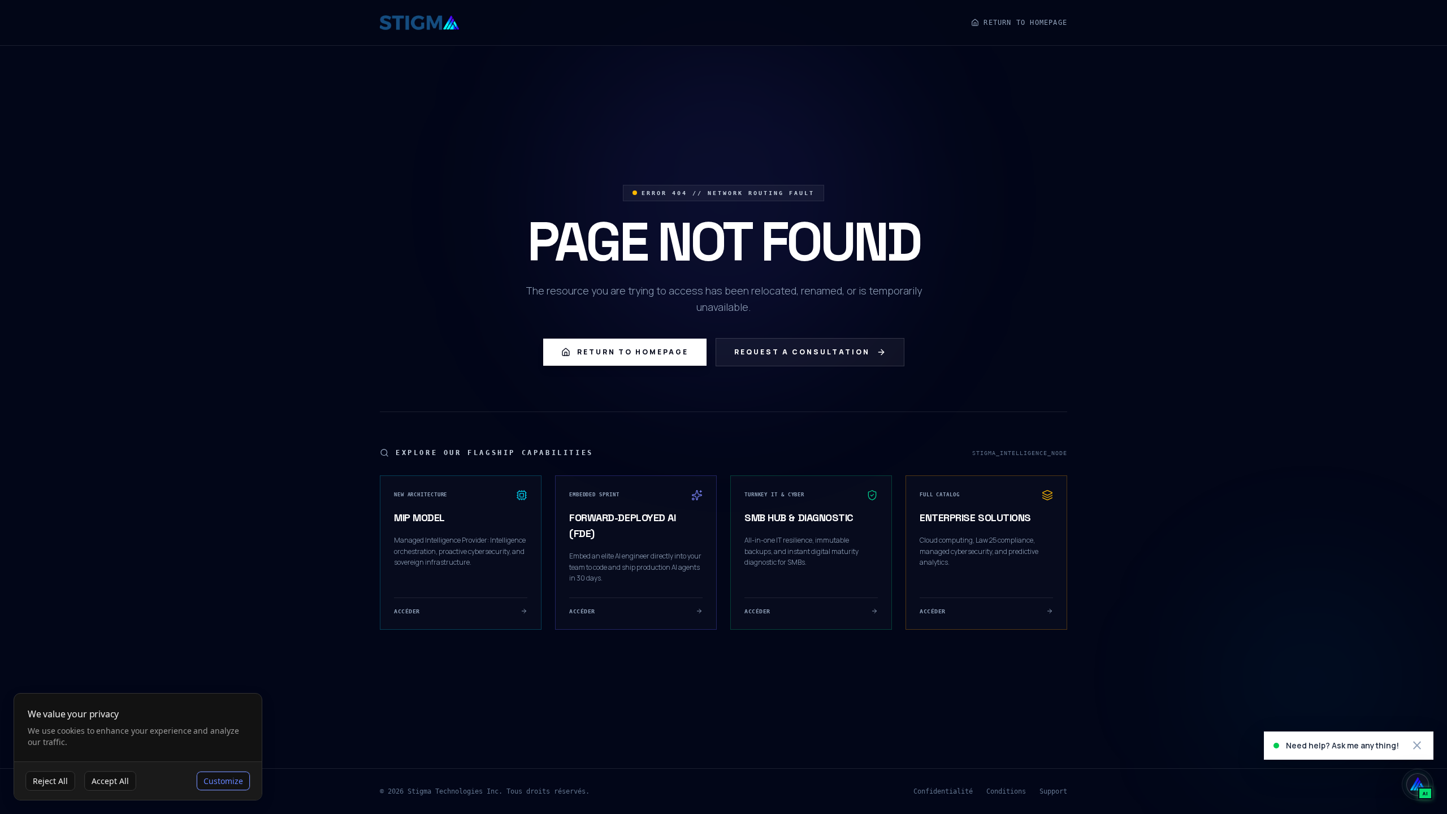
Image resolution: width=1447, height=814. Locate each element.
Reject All (50, 781)
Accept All (110, 781)
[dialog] (138, 747)
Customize (223, 781)
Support (1053, 791)
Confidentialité (943, 791)
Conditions (1006, 791)
